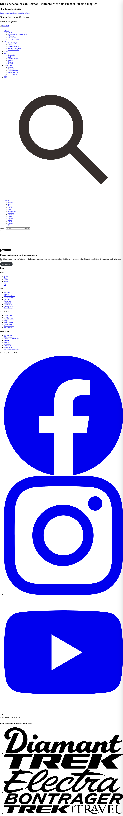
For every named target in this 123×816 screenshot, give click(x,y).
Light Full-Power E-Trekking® (17, 34)
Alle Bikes (7, 292)
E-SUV (10, 32)
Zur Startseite (6, 264)
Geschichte (11, 69)
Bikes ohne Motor (9, 296)
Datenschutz (7, 345)
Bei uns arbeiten (9, 326)
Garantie (10, 62)
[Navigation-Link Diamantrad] (63, 753)
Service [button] (6, 53)
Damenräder (7, 303)
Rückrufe (10, 64)
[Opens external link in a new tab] (63, 475)
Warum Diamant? (9, 322)
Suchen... (3, 228)
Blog (5, 77)
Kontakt (10, 60)
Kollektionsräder (13, 70)
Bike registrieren (9, 337)
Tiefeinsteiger (8, 304)
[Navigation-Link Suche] (63, 199)
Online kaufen (8, 308)
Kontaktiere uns (8, 335)
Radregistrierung (13, 58)
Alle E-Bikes (12, 38)
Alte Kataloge (8, 327)
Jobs (5, 76)
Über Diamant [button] (8, 65)
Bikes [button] (5, 41)
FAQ (9, 57)
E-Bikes (6, 294)
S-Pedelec (11, 36)
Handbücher (11, 55)
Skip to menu (17, 13)
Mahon (6, 279)
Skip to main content (6, 13)
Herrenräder (7, 301)
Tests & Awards (12, 74)
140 (5, 285)
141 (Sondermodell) (14, 46)
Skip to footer (25, 13)
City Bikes (7, 299)
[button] (6, 201)
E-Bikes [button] (6, 31)
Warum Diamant (13, 72)
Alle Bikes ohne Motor (15, 48)
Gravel (10, 44)
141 (5, 283)
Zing (5, 278)
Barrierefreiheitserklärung (11, 349)
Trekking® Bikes (9, 297)
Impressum (7, 344)
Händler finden (8, 306)
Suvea (6, 276)
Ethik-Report (8, 347)
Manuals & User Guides (11, 339)
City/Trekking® (12, 43)
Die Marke (11, 67)
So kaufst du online (13, 39)
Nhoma (6, 281)
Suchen (27, 228)
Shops (6, 51)
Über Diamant (8, 315)
